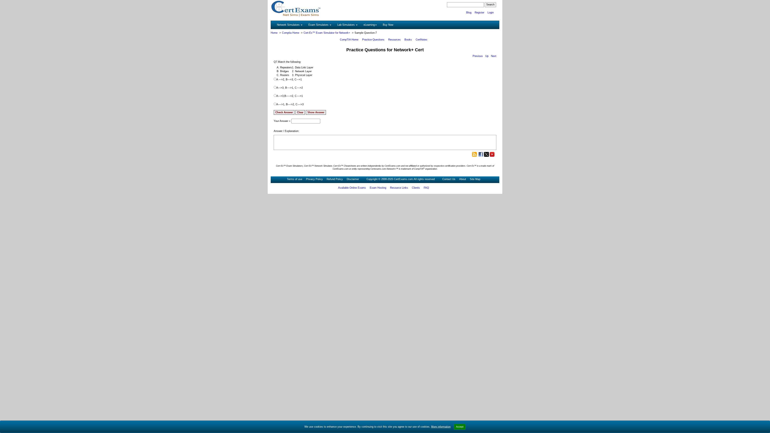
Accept (459, 426)
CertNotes (421, 39)
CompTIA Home (349, 39)
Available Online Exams (352, 187)
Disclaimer (353, 179)
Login (490, 12)
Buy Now (388, 24)
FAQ (426, 187)
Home (274, 32)
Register (479, 12)
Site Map (475, 179)
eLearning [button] (369, 24)
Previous (478, 56)
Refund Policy (335, 179)
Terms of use (294, 179)
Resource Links (399, 187)
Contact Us (448, 179)
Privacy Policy (314, 179)
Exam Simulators (318, 24)
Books (408, 39)
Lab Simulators (346, 24)
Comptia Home (290, 32)
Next (493, 56)
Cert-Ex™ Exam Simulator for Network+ (327, 32)
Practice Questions (373, 39)
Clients (416, 187)
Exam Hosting (378, 187)
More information (441, 426)
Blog (468, 12)
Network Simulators (288, 24)
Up (486, 56)
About (462, 179)
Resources (394, 39)
